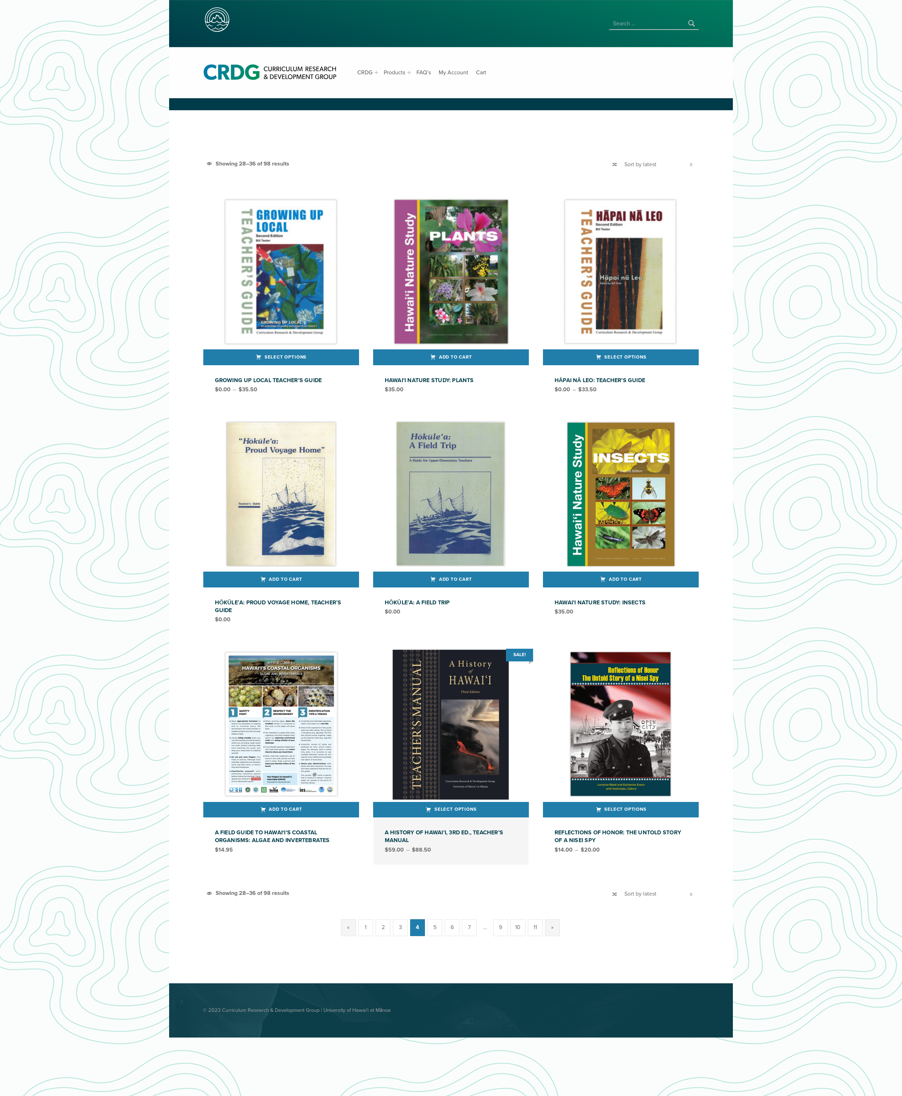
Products (394, 72)
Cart (481, 72)
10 (517, 927)
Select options (286, 357)
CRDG (364, 72)
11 (535, 927)
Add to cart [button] (455, 357)
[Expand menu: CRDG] (376, 72)
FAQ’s (423, 72)
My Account (453, 72)
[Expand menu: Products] (409, 72)
